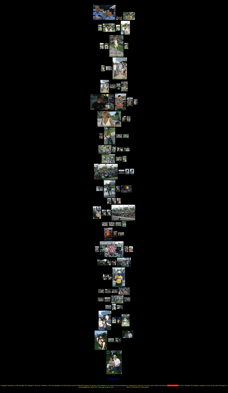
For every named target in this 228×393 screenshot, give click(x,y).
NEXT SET (114, 378)
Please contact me (120, 387)
